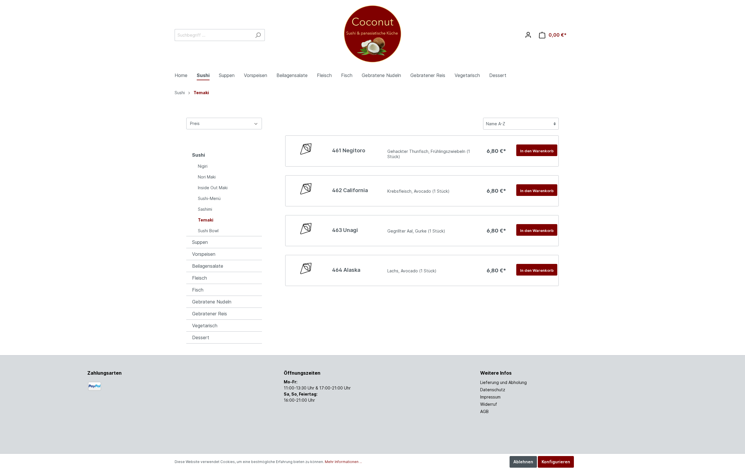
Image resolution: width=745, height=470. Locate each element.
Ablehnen (523, 461)
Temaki (205, 219)
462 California (350, 190)
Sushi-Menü (209, 198)
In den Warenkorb (537, 151)
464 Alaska (346, 270)
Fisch (197, 290)
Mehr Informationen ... (343, 462)
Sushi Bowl (208, 230)
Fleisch (199, 278)
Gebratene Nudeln (211, 302)
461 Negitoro (348, 150)
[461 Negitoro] (306, 149)
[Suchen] (258, 35)
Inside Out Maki (213, 187)
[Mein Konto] (528, 35)
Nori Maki (207, 176)
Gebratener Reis (209, 314)
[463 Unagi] (306, 228)
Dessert (200, 337)
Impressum (490, 396)
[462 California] (306, 189)
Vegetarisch (204, 325)
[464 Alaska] (306, 268)
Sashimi (205, 209)
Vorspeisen (203, 254)
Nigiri (202, 166)
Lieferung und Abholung (503, 382)
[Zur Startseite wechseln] (372, 33)
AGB (484, 411)
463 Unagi (345, 230)
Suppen (200, 242)
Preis (195, 123)
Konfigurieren (556, 461)
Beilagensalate (207, 266)
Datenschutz (492, 389)
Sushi (198, 155)
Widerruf (488, 404)
